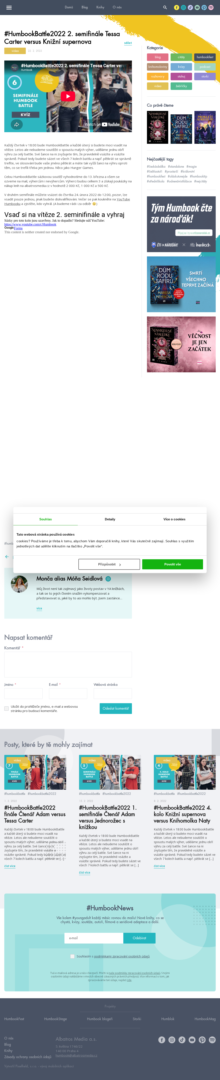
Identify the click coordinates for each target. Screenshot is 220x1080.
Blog (85, 7)
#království (188, 171)
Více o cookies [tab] (174, 519)
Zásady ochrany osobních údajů (27, 1057)
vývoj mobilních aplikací (57, 1066)
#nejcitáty (200, 181)
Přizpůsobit (107, 564)
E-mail (55, 684)
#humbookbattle (14, 793)
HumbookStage (55, 1019)
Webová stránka (106, 684)
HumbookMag (205, 1019)
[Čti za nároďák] (181, 224)
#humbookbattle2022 (42, 793)
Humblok (167, 1019)
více (39, 608)
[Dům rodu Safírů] (181, 284)
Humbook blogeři (100, 1019)
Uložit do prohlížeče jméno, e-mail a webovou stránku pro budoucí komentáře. (44, 708)
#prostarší (171, 171)
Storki (137, 1019)
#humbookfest (156, 176)
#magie (191, 166)
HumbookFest (14, 1019)
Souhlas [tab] (45, 519)
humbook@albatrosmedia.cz (76, 1055)
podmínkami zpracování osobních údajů (122, 956)
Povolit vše (172, 564)
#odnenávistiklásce (179, 181)
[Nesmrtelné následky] (181, 345)
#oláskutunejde (177, 176)
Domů (69, 7)
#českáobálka (156, 166)
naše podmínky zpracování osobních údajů (134, 973)
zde (129, 980)
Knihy (100, 7)
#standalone (176, 166)
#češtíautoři (154, 171)
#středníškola (155, 181)
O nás (117, 7)
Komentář (14, 648)
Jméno (10, 684)
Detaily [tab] (110, 519)
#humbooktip (198, 176)
